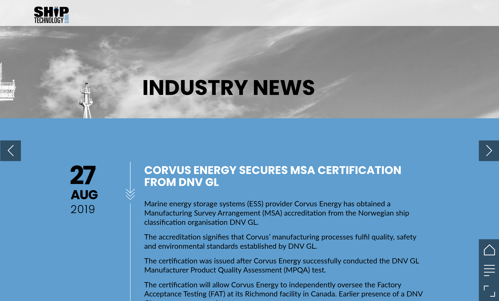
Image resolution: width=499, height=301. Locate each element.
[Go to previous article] (10, 150)
